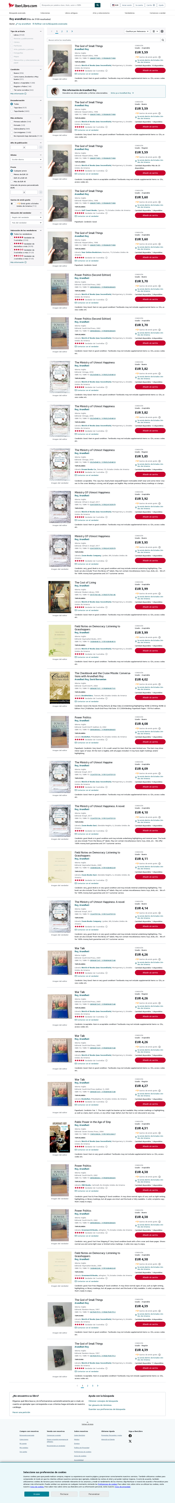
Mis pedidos (24, 1448)
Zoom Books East (89, 825)
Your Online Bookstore (91, 252)
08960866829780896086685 (103, 287)
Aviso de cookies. (37, 1487)
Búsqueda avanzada (17, 13)
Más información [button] (17, 262)
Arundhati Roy (82, 49)
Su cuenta (139, 5)
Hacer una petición (21, 1412)
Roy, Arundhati (82, 278)
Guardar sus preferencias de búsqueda (107, 1409)
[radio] (12, 107)
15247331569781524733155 (103, 774)
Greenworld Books (89, 1230)
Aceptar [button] (36, 1494)
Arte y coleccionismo (101, 13)
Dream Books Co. (88, 469)
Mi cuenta (23, 1443)
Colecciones (45, 13)
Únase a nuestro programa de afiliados (57, 1440)
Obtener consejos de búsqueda (103, 1401)
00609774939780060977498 (103, 58)
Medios (76, 1439)
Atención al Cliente (108, 1439)
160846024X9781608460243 (103, 868)
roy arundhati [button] (24, 23)
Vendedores (130, 13)
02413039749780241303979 (103, 504)
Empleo (77, 1443)
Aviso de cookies (80, 1456)
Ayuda (161, 5)
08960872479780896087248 (103, 960)
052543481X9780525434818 (103, 374)
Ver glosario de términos (100, 1405)
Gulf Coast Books (89, 210)
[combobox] (67, 5)
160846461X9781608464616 (103, 641)
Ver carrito (23, 1452)
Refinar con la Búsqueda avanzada (51, 23)
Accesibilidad (79, 1460)
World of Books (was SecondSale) (96, 65)
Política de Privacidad (81, 1448)
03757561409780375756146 (103, 594)
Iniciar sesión (127, 5)
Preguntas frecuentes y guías (111, 1435)
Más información (17, 93)
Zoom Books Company (91, 555)
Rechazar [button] (64, 1494)
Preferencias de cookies (107, 1484)
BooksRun (85, 737)
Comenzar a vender (158, 13)
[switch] (13, 203)
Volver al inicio (87, 1424)
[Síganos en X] (130, 1441)
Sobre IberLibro (79, 1435)
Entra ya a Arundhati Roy (121, 93)
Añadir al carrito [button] (150, 70)
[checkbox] (12, 35)
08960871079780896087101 (103, 688)
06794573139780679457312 (103, 1312)
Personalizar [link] (94, 1494)
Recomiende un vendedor (56, 1446)
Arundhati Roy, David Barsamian (90, 679)
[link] (162, 31)
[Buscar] (97, 5)
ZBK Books (86, 1185)
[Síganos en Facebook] (130, 1436)
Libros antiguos (71, 13)
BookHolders (87, 695)
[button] (51, 31)
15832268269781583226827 (103, 1134)
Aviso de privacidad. (123, 1487)
